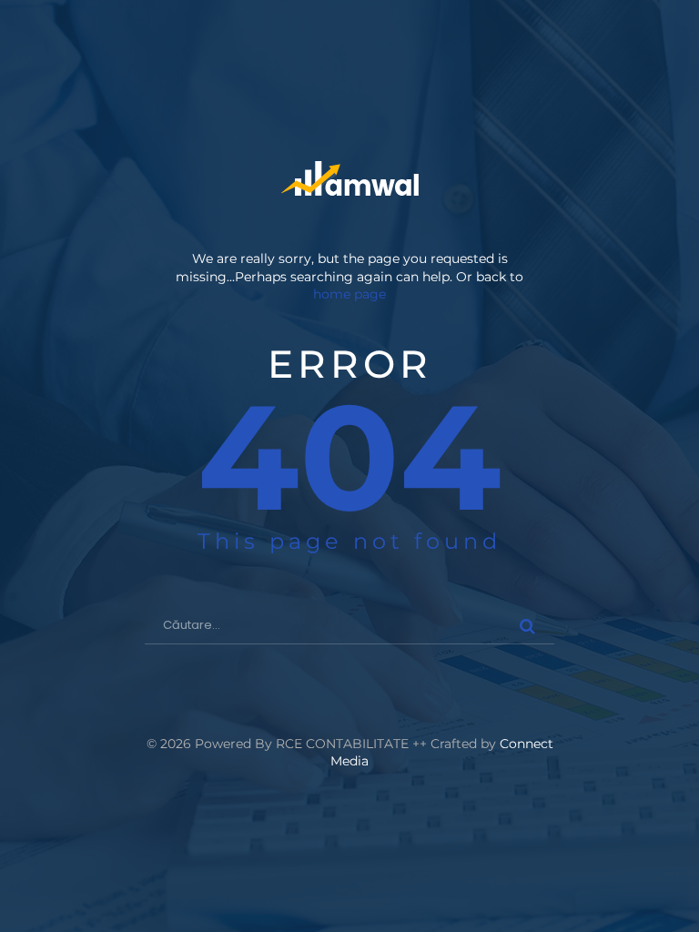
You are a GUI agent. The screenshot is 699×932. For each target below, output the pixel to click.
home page (349, 294)
